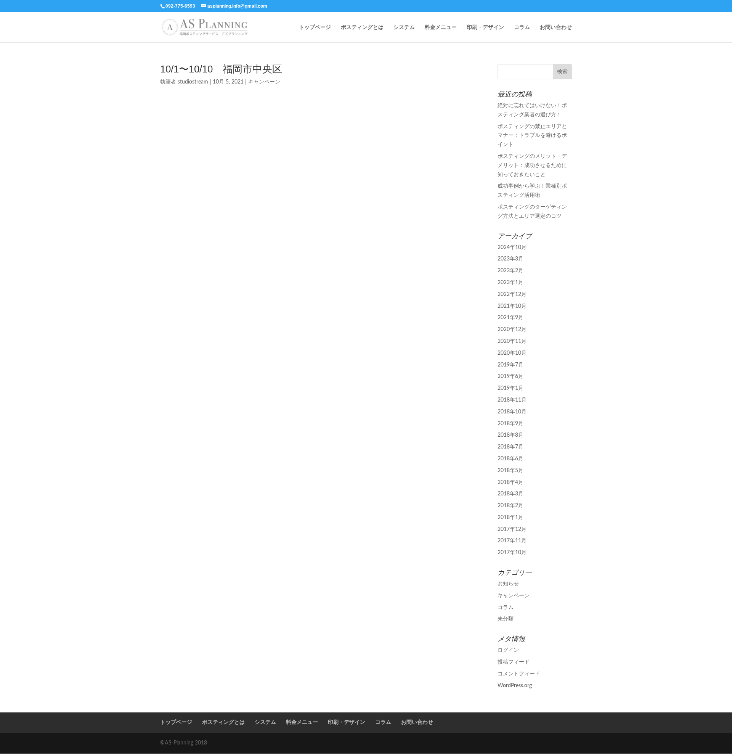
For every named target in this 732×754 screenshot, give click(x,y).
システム (404, 27)
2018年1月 (510, 517)
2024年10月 (512, 247)
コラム (522, 27)
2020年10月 (512, 353)
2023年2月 (510, 270)
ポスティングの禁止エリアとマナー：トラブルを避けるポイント (532, 136)
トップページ (315, 27)
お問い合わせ (556, 27)
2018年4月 (510, 482)
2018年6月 (510, 458)
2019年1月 (510, 388)
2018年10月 (512, 412)
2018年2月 (510, 505)
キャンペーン (264, 82)
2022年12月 (512, 294)
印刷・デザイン (485, 27)
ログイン (508, 650)
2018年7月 (510, 447)
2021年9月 (510, 317)
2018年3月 (510, 494)
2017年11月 (512, 540)
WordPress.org (515, 685)
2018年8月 (510, 435)
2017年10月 (512, 552)
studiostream (193, 82)
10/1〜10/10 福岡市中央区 (221, 69)
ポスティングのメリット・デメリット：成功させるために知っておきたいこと (532, 165)
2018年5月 (510, 470)
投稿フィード (514, 662)
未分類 (506, 619)
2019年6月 (510, 376)
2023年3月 (510, 259)
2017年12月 (512, 529)
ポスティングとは (362, 27)
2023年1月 (510, 282)
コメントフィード (519, 674)
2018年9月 (510, 423)
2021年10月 (512, 306)
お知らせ (508, 584)
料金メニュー (441, 27)
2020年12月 (512, 329)
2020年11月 (512, 341)
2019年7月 (510, 365)
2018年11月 (512, 400)
